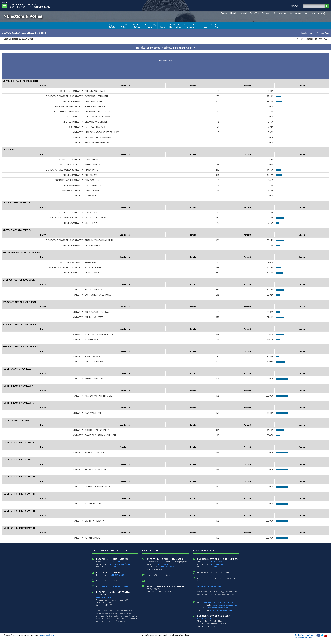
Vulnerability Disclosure (303, 637)
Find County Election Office (175, 26)
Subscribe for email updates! (306, 635)
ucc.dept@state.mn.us (218, 607)
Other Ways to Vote (137, 26)
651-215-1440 (114, 561)
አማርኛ (312, 13)
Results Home (307, 33)
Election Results (163, 26)
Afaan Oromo (295, 13)
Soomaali (243, 13)
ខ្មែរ (306, 13)
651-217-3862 (117, 575)
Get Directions (103, 597)
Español (224, 13)
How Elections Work (216, 26)
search (295, 6)
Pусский (265, 13)
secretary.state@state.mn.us (116, 586)
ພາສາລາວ (283, 13)
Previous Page (322, 33)
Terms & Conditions (46, 635)
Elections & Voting (24, 16)
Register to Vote (112, 26)
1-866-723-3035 (166, 567)
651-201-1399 (165, 564)
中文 (274, 13)
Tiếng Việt (254, 13)
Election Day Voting (124, 26)
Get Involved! (204, 26)
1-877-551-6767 (217, 564)
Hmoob (233, 13)
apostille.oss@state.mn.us (224, 605)
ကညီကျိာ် (322, 13)
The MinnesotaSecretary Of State (29, 5)
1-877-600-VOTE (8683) (119, 564)
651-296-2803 (215, 561)
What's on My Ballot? (150, 26)
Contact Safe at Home (158, 581)
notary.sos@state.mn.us (221, 610)
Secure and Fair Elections (190, 26)
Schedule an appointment (209, 586)
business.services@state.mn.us (217, 602)
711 (114, 567)
